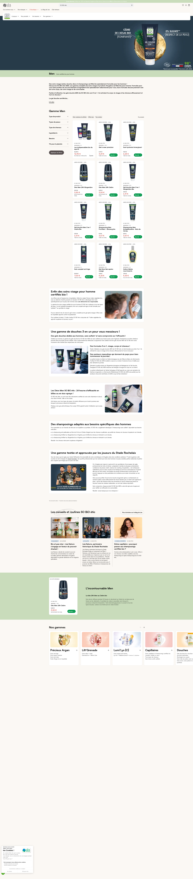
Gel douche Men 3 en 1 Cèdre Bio (82, 228)
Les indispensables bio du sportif (83, 148)
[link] (182, 5)
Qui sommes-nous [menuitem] (8, 9)
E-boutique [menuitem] (33, 9)
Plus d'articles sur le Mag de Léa (132, 512)
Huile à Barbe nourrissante (128, 270)
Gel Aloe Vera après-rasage (106, 270)
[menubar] (96, 10)
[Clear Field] (132, 5)
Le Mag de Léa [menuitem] (45, 9)
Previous (140, 627)
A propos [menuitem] (14, 16)
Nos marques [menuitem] (21, 9)
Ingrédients (53, 133)
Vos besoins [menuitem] (35, 16)
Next (143, 627)
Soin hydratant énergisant (132, 147)
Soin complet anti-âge (82, 269)
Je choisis (9, 871)
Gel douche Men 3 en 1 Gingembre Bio (131, 188)
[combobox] (96, 5)
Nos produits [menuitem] (24, 16)
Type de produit (54, 116)
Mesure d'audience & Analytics (10, 865)
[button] (3, 873)
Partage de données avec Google (11, 863)
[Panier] (189, 5)
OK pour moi (25, 871)
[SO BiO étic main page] (7, 16)
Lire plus (51, 102)
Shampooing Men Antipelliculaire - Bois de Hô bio (132, 229)
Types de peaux (54, 122)
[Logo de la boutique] (7, 5)
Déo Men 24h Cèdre (106, 187)
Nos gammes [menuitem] (47, 16)
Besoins (52, 138)
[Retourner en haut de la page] (188, 671)
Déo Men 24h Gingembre (83, 187)
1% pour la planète (55, 144)
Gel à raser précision (106, 147)
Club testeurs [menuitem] (55, 9)
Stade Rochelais (72, 459)
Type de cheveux (55, 127)
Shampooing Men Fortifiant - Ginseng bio (107, 228)
